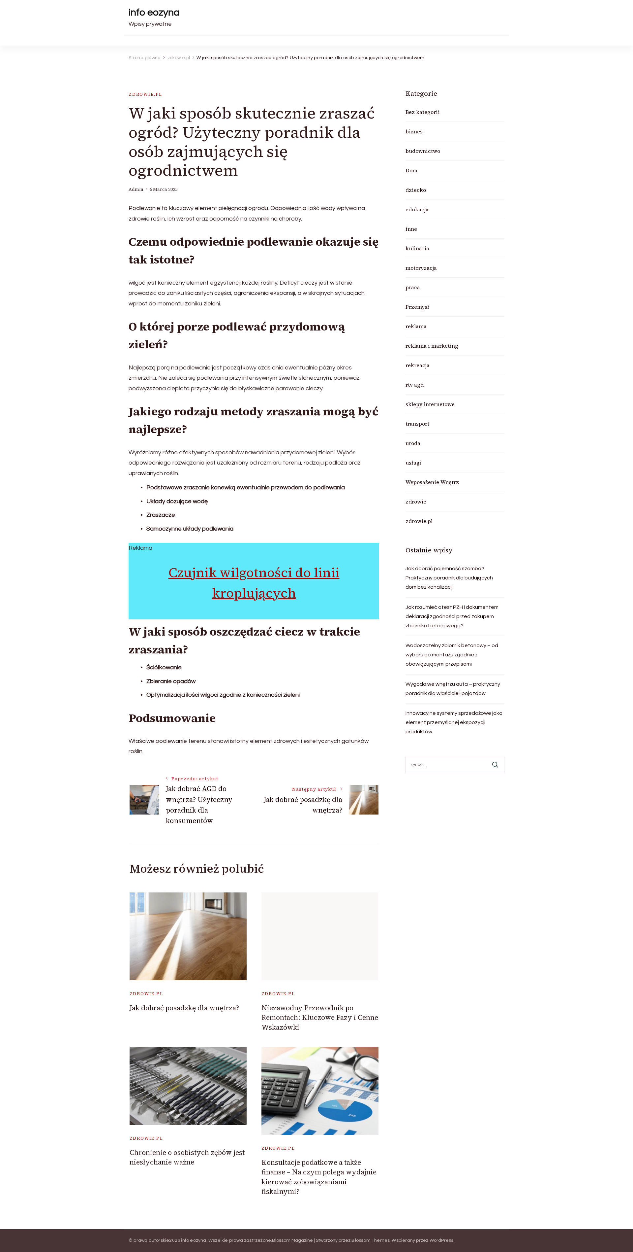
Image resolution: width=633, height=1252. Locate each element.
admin (136, 189)
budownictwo (423, 151)
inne (411, 228)
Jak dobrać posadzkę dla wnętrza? (184, 1008)
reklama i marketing (432, 345)
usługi (414, 462)
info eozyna (154, 12)
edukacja (417, 209)
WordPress (442, 1240)
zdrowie (416, 501)
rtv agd (415, 384)
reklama (416, 326)
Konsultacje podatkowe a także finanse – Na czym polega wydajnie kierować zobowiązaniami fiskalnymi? (319, 1177)
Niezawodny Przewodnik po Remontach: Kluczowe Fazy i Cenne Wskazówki (319, 1017)
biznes (414, 131)
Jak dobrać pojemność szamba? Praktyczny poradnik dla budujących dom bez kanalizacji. (449, 578)
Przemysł (417, 306)
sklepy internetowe (430, 404)
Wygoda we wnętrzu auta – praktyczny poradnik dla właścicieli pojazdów (453, 688)
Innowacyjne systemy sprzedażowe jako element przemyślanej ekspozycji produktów (454, 722)
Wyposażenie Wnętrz (432, 482)
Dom (411, 170)
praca (413, 287)
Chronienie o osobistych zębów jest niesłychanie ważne (187, 1157)
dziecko (416, 189)
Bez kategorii (423, 112)
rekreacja (418, 365)
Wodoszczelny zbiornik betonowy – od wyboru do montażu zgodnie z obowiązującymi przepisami (452, 655)
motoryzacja (421, 267)
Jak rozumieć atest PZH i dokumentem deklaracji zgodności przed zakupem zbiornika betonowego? (452, 616)
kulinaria (417, 248)
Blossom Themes (370, 1240)
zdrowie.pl (145, 94)
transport (417, 423)
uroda (413, 443)
